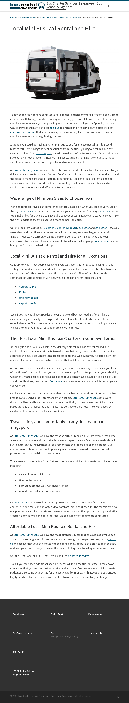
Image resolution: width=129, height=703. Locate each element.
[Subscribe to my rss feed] (118, 697)
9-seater (60, 228)
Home (13, 17)
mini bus (54, 127)
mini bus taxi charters (22, 132)
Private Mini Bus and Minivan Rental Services (59, 17)
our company (43, 153)
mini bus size (28, 211)
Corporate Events (29, 286)
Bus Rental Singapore (26, 170)
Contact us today (78, 556)
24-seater (101, 228)
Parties (23, 292)
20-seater (84, 228)
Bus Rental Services (27, 17)
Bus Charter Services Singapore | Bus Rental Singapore (45, 696)
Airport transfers (29, 303)
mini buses (21, 502)
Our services (56, 381)
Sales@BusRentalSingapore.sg (64, 636)
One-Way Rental (28, 297)
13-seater (71, 228)
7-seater (49, 228)
